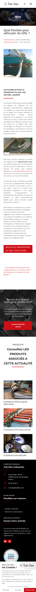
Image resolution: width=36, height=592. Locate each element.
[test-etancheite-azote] (18, 155)
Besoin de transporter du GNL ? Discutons (18, 249)
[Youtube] (5, 541)
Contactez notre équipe (18, 325)
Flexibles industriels (11, 509)
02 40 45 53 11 (13, 483)
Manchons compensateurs (14, 512)
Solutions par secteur (11, 42)
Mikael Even (10, 40)
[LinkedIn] (9, 541)
